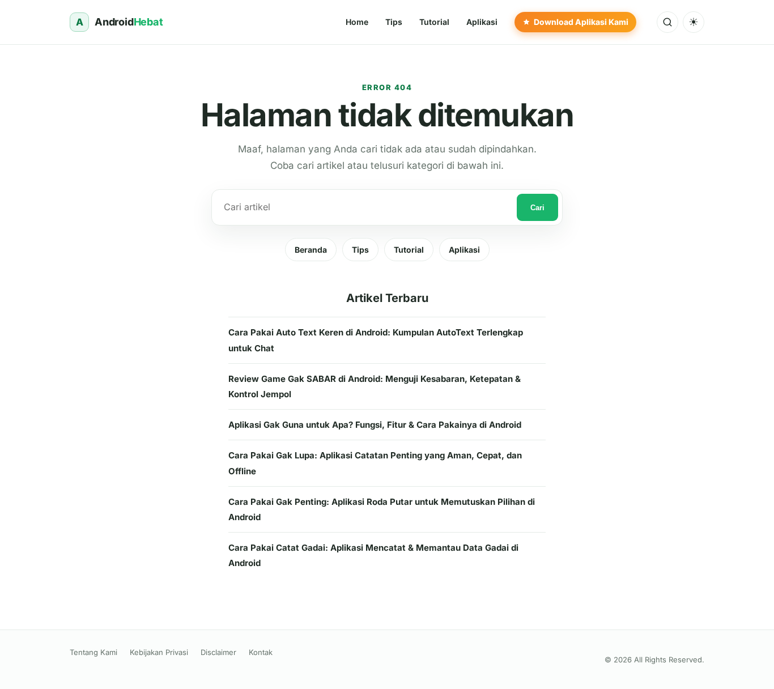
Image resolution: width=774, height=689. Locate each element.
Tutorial (409, 249)
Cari (537, 207)
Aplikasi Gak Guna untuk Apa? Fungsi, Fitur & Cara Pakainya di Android (374, 424)
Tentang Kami (93, 652)
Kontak (261, 652)
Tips (360, 249)
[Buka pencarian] (667, 22)
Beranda (311, 249)
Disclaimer (218, 652)
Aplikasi (464, 249)
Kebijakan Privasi (159, 652)
